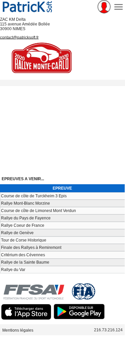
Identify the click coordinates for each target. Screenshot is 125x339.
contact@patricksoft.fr (19, 37)
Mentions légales (17, 330)
